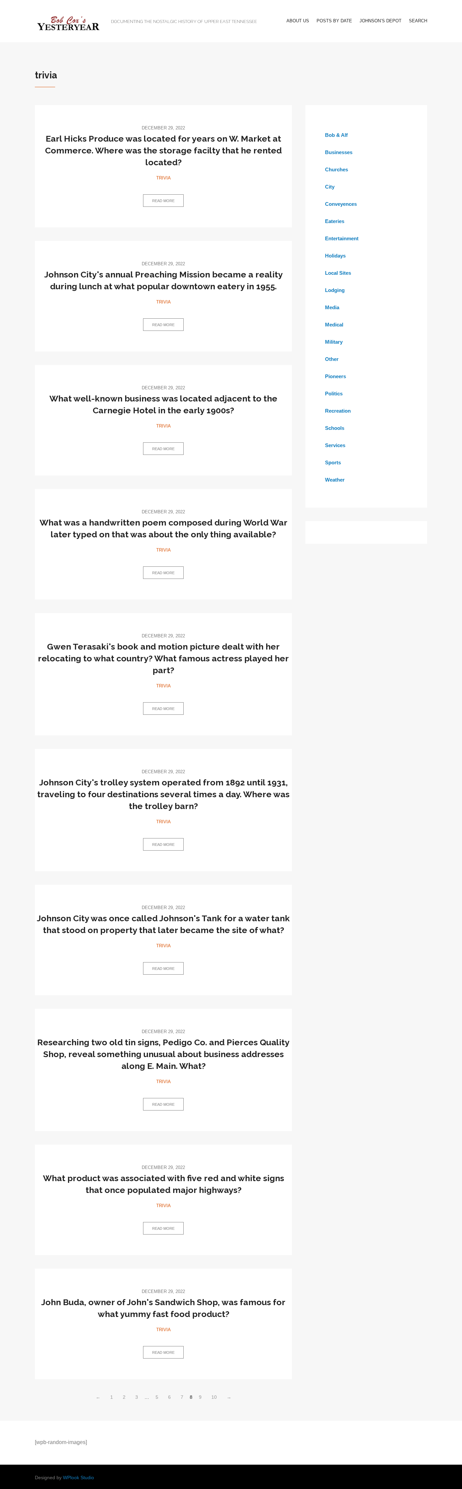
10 (214, 1397)
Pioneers (335, 376)
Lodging (335, 290)
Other (332, 359)
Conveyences (341, 204)
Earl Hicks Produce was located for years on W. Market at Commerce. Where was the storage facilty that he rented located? (163, 150)
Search (418, 20)
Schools (334, 428)
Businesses (338, 152)
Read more (163, 201)
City (329, 187)
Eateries (334, 221)
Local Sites (338, 273)
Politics (334, 393)
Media (332, 307)
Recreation (338, 411)
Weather (335, 480)
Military (334, 342)
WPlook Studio (78, 1477)
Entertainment (342, 238)
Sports (333, 462)
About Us (297, 20)
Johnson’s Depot (380, 20)
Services (335, 445)
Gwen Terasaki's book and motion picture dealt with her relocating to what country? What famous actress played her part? (163, 658)
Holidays (335, 256)
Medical (334, 324)
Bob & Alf (336, 135)
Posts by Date (334, 20)
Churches (336, 169)
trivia (163, 177)
